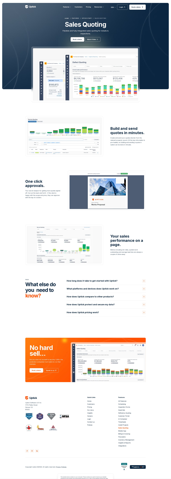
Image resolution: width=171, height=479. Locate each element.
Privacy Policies (61, 467)
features (75, 18)
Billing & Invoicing (124, 434)
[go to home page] (41, 397)
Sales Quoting (100, 18)
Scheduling (122, 404)
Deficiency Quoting (124, 413)
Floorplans (122, 437)
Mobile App (122, 431)
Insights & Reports (124, 443)
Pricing (88, 7)
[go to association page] (29, 416)
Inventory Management (126, 440)
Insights (89, 413)
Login (89, 419)
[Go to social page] (27, 451)
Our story (90, 410)
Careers (90, 416)
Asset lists (121, 410)
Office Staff (87, 18)
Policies (89, 425)
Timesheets (122, 422)
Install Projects (123, 425)
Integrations (122, 446)
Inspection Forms (124, 407)
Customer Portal (123, 416)
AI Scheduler (122, 419)
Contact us (91, 422)
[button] (67, 7)
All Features (122, 401)
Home (89, 401)
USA (112, 7)
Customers (78, 7)
